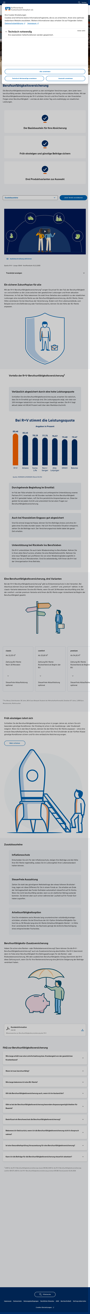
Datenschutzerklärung (14, 23)
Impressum (32, 23)
